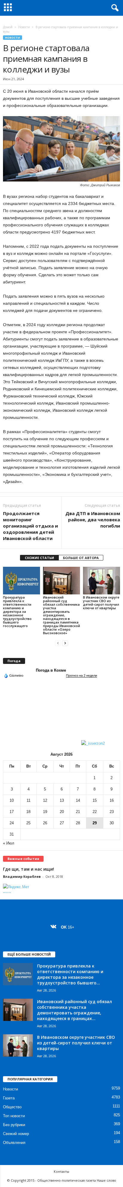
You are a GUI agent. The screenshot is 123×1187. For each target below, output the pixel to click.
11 (28, 800)
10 (12, 800)
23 (112, 811)
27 (62, 823)
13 (62, 800)
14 (78, 800)
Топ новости (14, 1116)
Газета (9, 1098)
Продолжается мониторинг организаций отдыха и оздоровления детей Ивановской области (30, 525)
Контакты (61, 1171)
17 (12, 811)
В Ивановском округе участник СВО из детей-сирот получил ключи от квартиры (101, 602)
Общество (12, 1107)
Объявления (14, 1142)
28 (78, 823)
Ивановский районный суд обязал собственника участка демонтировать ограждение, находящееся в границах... (74, 1010)
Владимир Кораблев (22, 876)
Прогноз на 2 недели (81, 675)
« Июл (8, 843)
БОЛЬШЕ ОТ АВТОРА (81, 557)
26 (45, 823)
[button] (113, 8)
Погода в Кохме (51, 670)
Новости (24, 27)
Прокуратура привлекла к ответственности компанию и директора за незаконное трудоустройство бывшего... (70, 974)
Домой (8, 27)
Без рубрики (14, 1125)
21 (78, 811)
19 (45, 811)
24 (12, 823)
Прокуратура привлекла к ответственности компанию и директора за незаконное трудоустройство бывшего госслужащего (17, 611)
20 (62, 811)
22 (95, 811)
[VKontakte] (55, 927)
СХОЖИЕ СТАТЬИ (39, 557)
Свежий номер (16, 1133)
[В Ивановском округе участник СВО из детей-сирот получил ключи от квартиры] (101, 580)
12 (45, 800)
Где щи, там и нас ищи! (28, 869)
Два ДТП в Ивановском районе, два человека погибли (92, 519)
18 (28, 811)
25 (28, 823)
